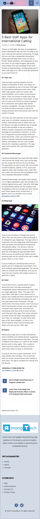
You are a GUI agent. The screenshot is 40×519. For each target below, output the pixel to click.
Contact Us (8, 489)
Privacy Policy (9, 492)
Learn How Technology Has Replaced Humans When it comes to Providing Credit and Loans (22, 391)
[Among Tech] (9, 3)
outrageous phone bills (11, 196)
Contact (7, 468)
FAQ (5, 483)
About (6, 465)
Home (6, 462)
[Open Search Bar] (31, 3)
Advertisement (10, 486)
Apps (21, 371)
